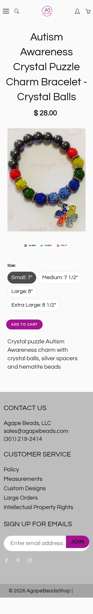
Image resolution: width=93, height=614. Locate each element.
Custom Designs (25, 488)
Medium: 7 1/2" (60, 277)
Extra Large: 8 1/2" (33, 305)
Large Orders (21, 498)
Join (77, 542)
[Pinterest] (18, 560)
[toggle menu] (5, 11)
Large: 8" (22, 291)
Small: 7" (21, 277)
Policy (11, 470)
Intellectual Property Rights (38, 507)
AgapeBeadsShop (49, 590)
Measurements (23, 479)
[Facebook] (6, 560)
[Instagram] (29, 560)
